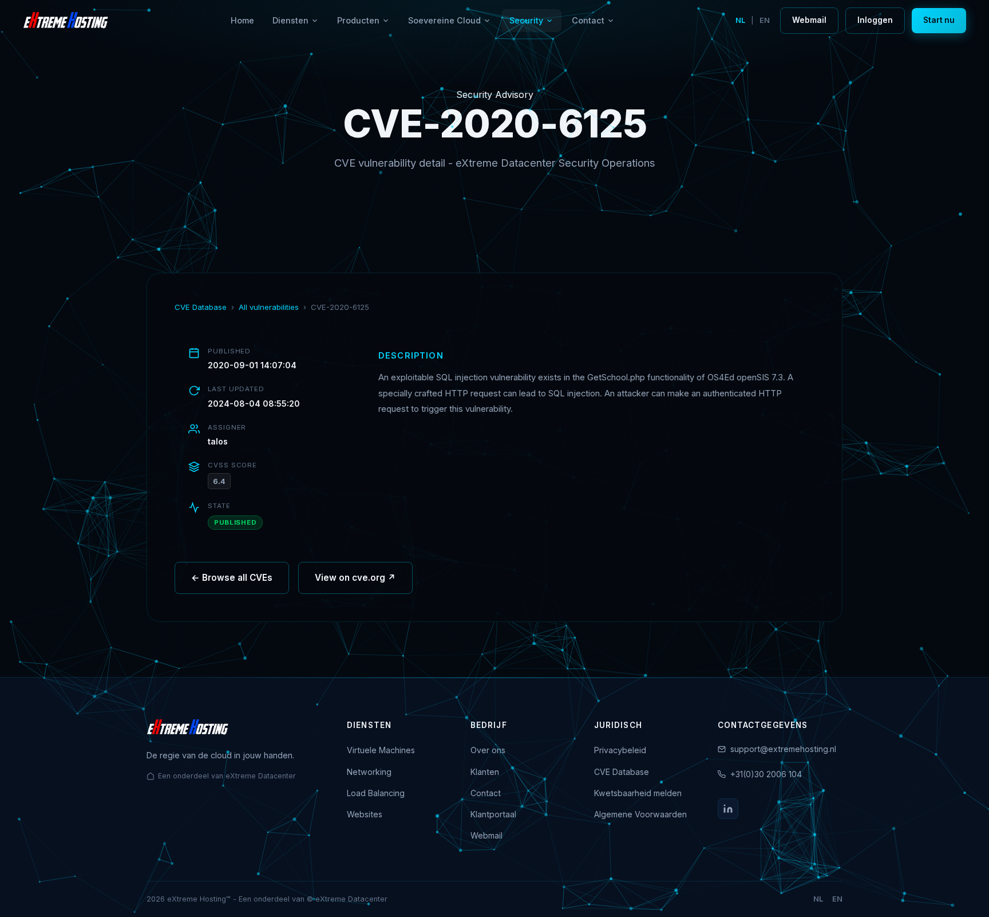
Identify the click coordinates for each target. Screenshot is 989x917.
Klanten (484, 772)
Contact (588, 20)
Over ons (487, 750)
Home (242, 20)
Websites (364, 814)
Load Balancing (376, 793)
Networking (369, 772)
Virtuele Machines (381, 750)
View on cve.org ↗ (355, 577)
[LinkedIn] (728, 808)
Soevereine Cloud (444, 20)
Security (526, 20)
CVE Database (201, 307)
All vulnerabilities (269, 307)
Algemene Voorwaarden (640, 814)
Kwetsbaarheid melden (638, 793)
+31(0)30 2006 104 (766, 774)
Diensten (290, 20)
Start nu (939, 20)
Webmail (809, 20)
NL (740, 20)
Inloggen (875, 20)
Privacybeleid (620, 750)
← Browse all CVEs (231, 577)
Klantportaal (493, 814)
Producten (358, 20)
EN (764, 20)
